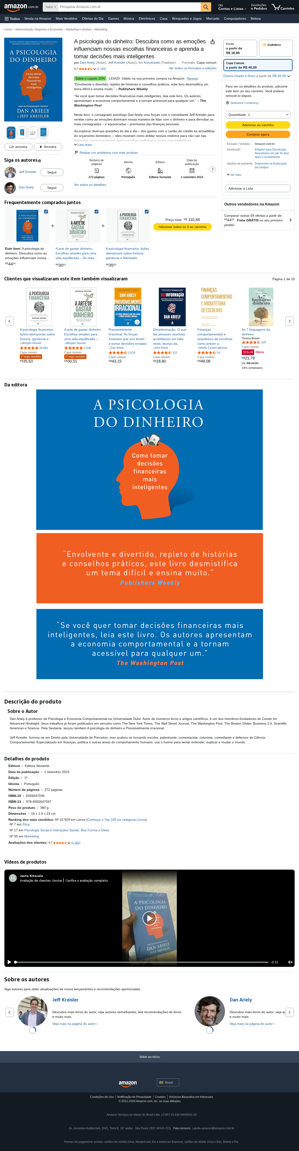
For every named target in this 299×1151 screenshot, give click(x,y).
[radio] (240, 48)
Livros (8, 29)
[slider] (141, 962)
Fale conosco (181, 1128)
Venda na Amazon (37, 18)
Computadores (235, 18)
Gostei (57, 880)
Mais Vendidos (66, 18)
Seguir (52, 172)
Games (113, 18)
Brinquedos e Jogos (187, 18)
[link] (77, 226)
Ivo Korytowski (149, 62)
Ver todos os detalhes (90, 185)
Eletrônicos (147, 18)
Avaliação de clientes (35, 880)
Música (129, 18)
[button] (12, 18)
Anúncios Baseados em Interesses (191, 1097)
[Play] (8, 962)
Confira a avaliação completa (87, 880)
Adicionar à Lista (240, 188)
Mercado (212, 18)
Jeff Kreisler (116, 62)
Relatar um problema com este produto (109, 152)
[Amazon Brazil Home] (128, 1084)
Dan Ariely (87, 62)
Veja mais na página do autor (74, 1024)
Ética (26, 824)
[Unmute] (290, 962)
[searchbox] (129, 7)
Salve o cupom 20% (90, 78)
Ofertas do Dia (92, 18)
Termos (192, 78)
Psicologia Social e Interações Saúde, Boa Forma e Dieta (66, 830)
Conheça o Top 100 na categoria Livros (116, 819)
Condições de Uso (102, 1097)
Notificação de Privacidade (134, 1097)
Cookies (160, 1097)
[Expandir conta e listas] (245, 9)
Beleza (256, 18)
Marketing (101, 29)
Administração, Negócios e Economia (39, 29)
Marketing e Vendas (78, 29)
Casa (163, 18)
